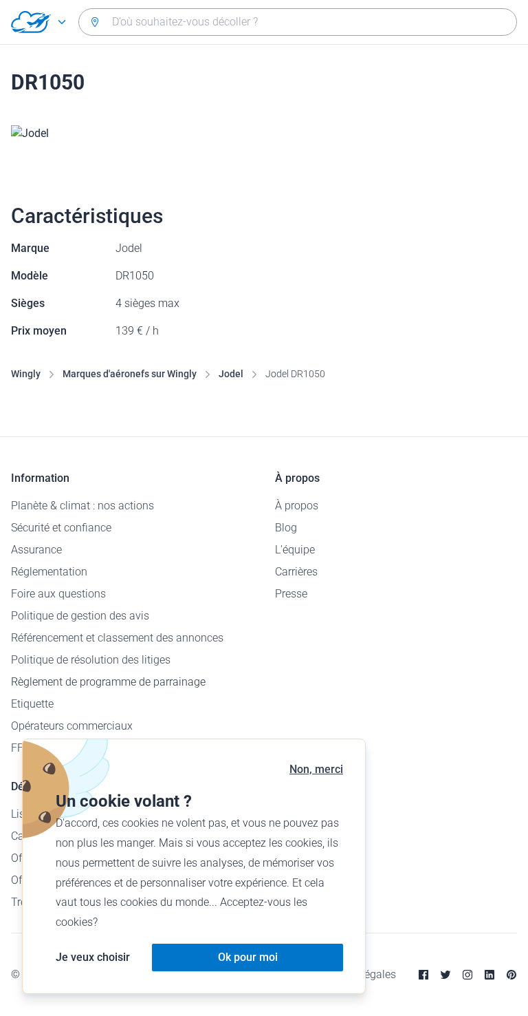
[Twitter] (445, 974)
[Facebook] (423, 974)
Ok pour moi (248, 957)
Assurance (36, 549)
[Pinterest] (511, 974)
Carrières (296, 571)
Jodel (231, 373)
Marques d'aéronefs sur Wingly (130, 373)
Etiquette (32, 703)
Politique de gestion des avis (80, 615)
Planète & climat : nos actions (82, 505)
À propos (296, 505)
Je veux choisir (93, 957)
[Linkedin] (489, 974)
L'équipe (295, 549)
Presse (291, 593)
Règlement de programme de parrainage (108, 681)
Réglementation (49, 571)
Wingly (26, 373)
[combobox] (297, 22)
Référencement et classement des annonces (117, 637)
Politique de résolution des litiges (90, 659)
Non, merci (316, 769)
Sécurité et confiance (61, 527)
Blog (286, 527)
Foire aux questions (58, 593)
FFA (20, 747)
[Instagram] (467, 974)
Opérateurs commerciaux (72, 725)
